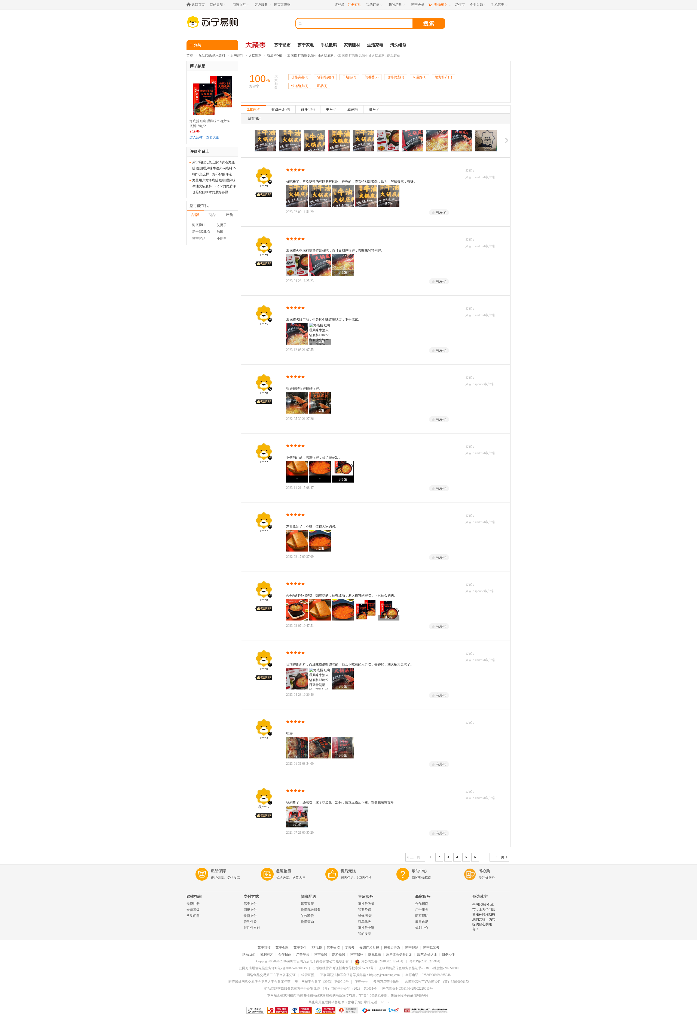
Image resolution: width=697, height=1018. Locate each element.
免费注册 (193, 904)
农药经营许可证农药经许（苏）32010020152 (437, 982)
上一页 (415, 857)
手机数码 (329, 45)
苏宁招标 (356, 954)
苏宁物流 (333, 948)
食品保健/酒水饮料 (211, 56)
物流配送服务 (310, 910)
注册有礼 (354, 5)
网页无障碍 (282, 5)
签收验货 (307, 916)
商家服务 (422, 896)
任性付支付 (252, 928)
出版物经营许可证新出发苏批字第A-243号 (343, 968)
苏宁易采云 (431, 948)
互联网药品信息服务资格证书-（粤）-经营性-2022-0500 (418, 968)
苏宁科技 (264, 948)
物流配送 (308, 896)
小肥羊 (222, 238)
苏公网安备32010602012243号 (382, 961)
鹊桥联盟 (338, 954)
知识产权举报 (369, 948)
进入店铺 (196, 137)
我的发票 (364, 934)
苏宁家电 (306, 45)
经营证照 (307, 975)
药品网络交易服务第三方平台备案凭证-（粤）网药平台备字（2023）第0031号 (320, 988)
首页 (190, 56)
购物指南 (194, 896)
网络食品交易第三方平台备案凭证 (271, 975)
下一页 (499, 857)
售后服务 (365, 896)
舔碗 (220, 232)
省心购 (484, 871)
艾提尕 (222, 225)
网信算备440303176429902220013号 (407, 988)
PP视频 (316, 948)
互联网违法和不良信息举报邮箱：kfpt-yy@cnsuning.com (360, 975)
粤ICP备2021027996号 (425, 961)
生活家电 (375, 45)
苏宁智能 (411, 948)
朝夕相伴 (448, 954)
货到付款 (250, 922)
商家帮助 (421, 916)
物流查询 (307, 922)
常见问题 (193, 916)
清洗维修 (398, 45)
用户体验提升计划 (399, 954)
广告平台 (302, 954)
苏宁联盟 (320, 954)
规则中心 (421, 928)
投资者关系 (392, 948)
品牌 (195, 214)
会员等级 (193, 910)
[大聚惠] (256, 45)
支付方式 (251, 896)
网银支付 (250, 910)
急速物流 (283, 871)
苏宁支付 (250, 904)
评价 (229, 214)
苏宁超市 (282, 45)
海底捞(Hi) (274, 56)
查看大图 (212, 137)
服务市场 (421, 922)
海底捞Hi (198, 225)
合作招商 (421, 904)
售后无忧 (348, 871)
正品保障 (218, 871)
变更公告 (361, 982)
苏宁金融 (282, 948)
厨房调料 (236, 56)
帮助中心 (419, 871)
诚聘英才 (266, 954)
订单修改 (364, 922)
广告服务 (421, 910)
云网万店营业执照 (386, 982)
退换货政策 (366, 904)
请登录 (339, 5)
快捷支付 (250, 916)
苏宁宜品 (198, 238)
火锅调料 (255, 56)
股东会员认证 (427, 954)
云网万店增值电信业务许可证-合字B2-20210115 (273, 968)
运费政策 (307, 904)
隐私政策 (374, 954)
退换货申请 (366, 928)
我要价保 (364, 910)
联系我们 (248, 954)
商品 (212, 214)
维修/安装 (365, 916)
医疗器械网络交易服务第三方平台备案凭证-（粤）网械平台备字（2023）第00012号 (288, 982)
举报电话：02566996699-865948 (428, 975)
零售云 (349, 948)
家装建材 (352, 45)
